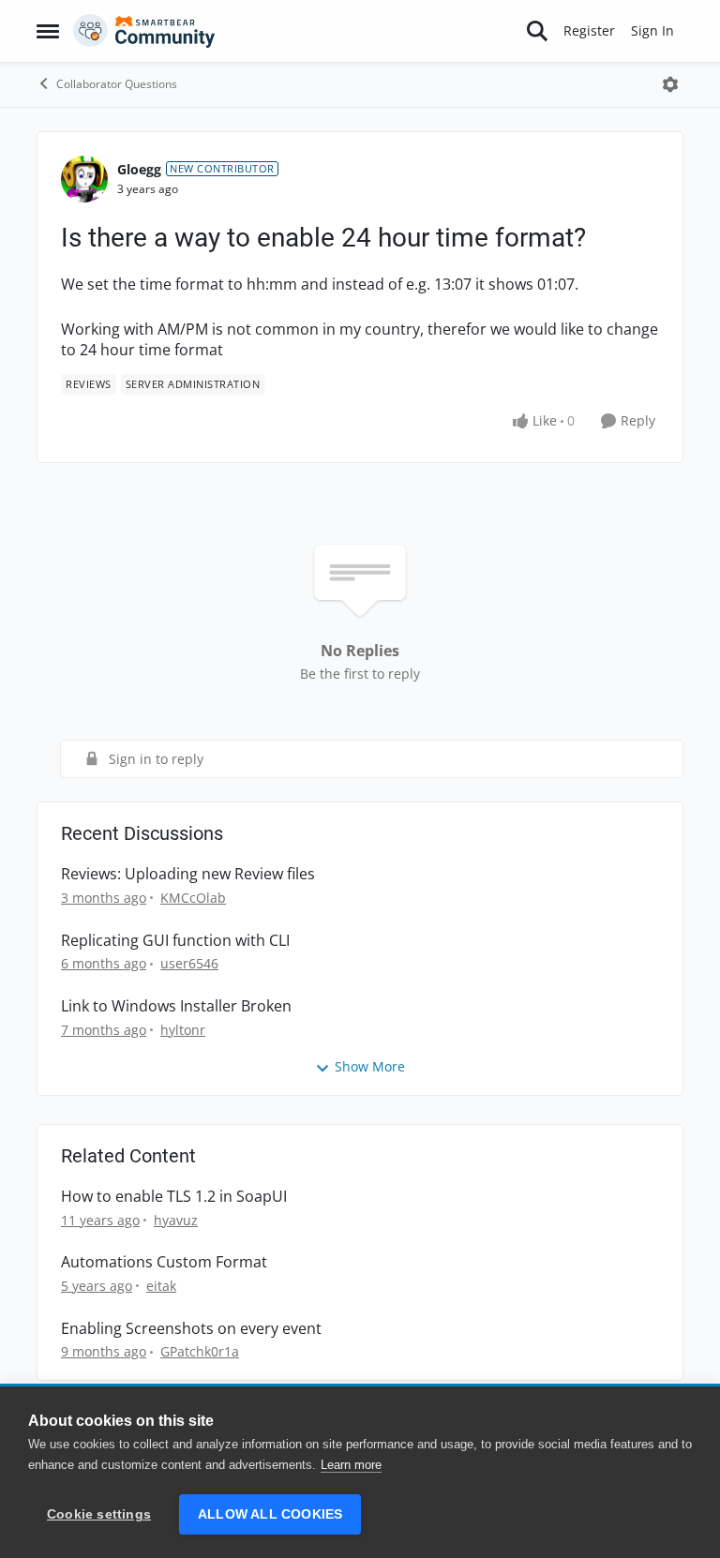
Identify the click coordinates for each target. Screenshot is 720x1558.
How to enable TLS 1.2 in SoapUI (174, 1196)
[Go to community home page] (144, 31)
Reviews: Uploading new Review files (188, 874)
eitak (161, 1286)
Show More (370, 1066)
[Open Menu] (670, 84)
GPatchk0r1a (199, 1351)
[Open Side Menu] (47, 31)
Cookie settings (99, 1514)
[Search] (537, 31)
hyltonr (182, 1030)
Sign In (652, 30)
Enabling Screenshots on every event (191, 1329)
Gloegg (139, 169)
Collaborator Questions (116, 84)
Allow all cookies (270, 1514)
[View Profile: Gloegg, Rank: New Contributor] (84, 179)
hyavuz (176, 1220)
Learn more (351, 1465)
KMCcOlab (193, 897)
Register (589, 30)
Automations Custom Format (164, 1262)
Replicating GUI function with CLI (175, 941)
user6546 (189, 963)
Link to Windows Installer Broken (176, 1006)
